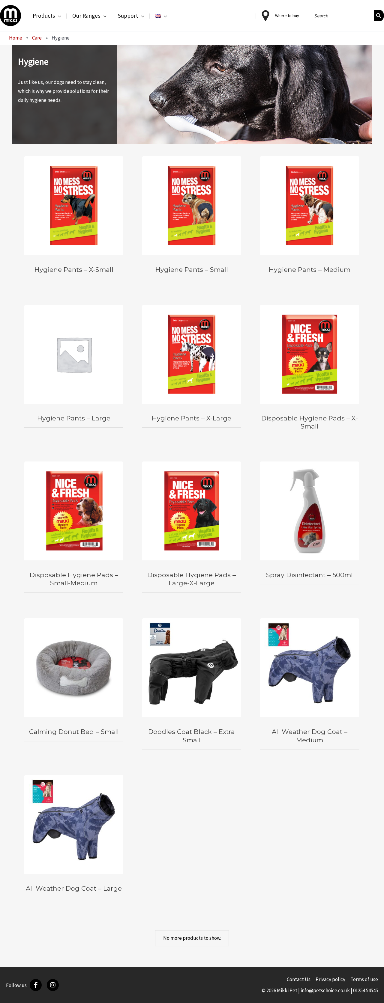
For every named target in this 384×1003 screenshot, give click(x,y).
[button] (58, 15)
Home (15, 37)
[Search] (379, 15)
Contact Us (298, 979)
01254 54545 (365, 990)
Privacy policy (330, 979)
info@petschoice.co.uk (325, 990)
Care (37, 37)
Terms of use (364, 979)
